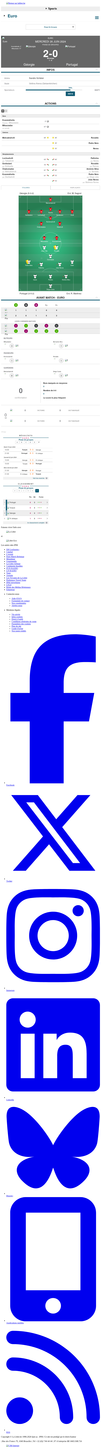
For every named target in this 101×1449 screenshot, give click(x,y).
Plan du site (16, 626)
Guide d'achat (17, 628)
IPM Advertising (13, 582)
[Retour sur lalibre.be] (50, 3)
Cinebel (9, 552)
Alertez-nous (17, 605)
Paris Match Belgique (15, 556)
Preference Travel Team (16, 580)
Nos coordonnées (19, 603)
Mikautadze (13, 122)
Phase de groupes (50, 27)
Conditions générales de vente (24, 621)
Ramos (96, 166)
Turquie (24, 450)
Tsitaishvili (9, 160)
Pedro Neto (94, 143)
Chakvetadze (8, 168)
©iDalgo (3, 432)
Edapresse (10, 589)
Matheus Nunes (92, 182)
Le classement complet (35, 522)
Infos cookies (17, 617)
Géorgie (29, 64)
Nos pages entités (19, 631)
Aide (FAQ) (17, 598)
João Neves (93, 179)
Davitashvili (9, 176)
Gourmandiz (11, 561)
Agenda (9, 575)
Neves (96, 148)
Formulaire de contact (21, 601)
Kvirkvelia (9, 166)
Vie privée (16, 614)
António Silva (93, 168)
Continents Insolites (14, 566)
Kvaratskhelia (8, 120)
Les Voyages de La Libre (16, 578)
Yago (8, 573)
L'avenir (9, 554)
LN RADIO (11, 571)
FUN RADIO (12, 568)
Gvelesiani (7, 163)
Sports (52, 8)
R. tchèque (39, 453)
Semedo (95, 171)
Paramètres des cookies (21, 624)
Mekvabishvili (8, 137)
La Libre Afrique (13, 564)
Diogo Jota (94, 176)
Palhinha (95, 158)
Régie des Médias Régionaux (18, 587)
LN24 (8, 585)
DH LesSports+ (12, 549)
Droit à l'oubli (17, 619)
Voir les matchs (38, 478)
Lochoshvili (7, 158)
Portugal (72, 64)
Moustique (10, 559)
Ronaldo (95, 137)
